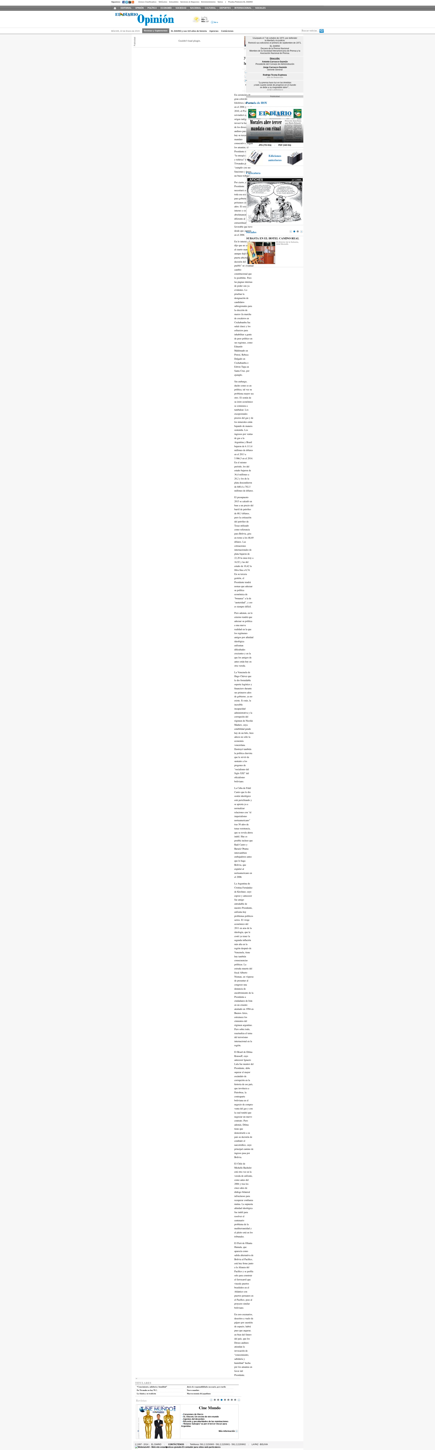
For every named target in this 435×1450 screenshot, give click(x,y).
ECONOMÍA (166, 8)
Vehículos (163, 2)
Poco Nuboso (196, 21)
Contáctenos (227, 31)
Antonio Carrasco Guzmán (275, 62)
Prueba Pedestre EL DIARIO (240, 2)
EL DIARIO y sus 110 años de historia (189, 31)
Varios (220, 2)
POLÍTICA (152, 8)
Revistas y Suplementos (156, 31)
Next (238, 1399)
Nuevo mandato (193, 1390)
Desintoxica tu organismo (195, 1421)
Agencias (214, 31)
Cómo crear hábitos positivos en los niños (203, 1419)
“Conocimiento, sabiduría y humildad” (152, 1386)
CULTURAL (210, 8)
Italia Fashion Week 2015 (195, 1414)
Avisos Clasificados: (147, 2)
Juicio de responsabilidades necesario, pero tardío (206, 1386)
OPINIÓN (139, 8)
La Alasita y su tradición (146, 1393)
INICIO (115, 8)
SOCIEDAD (181, 8)
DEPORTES (225, 8)
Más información (227, 1429)
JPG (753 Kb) (265, 145)
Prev (211, 1399)
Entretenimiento (208, 2)
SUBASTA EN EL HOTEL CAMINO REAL (272, 238)
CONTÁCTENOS (176, 1444)
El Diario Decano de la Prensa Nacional (149, 19)
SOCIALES (260, 8)
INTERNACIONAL (242, 8)
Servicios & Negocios (189, 2)
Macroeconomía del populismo (199, 1393)
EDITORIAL (126, 8)
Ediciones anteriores (275, 158)
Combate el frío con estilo (195, 1424)
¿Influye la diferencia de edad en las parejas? (205, 1417)
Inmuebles (173, 2)
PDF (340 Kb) (284, 145)
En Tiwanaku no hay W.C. (147, 1390)
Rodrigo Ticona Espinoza (275, 75)
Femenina (209, 1408)
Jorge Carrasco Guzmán (275, 67)
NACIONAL (195, 8)
